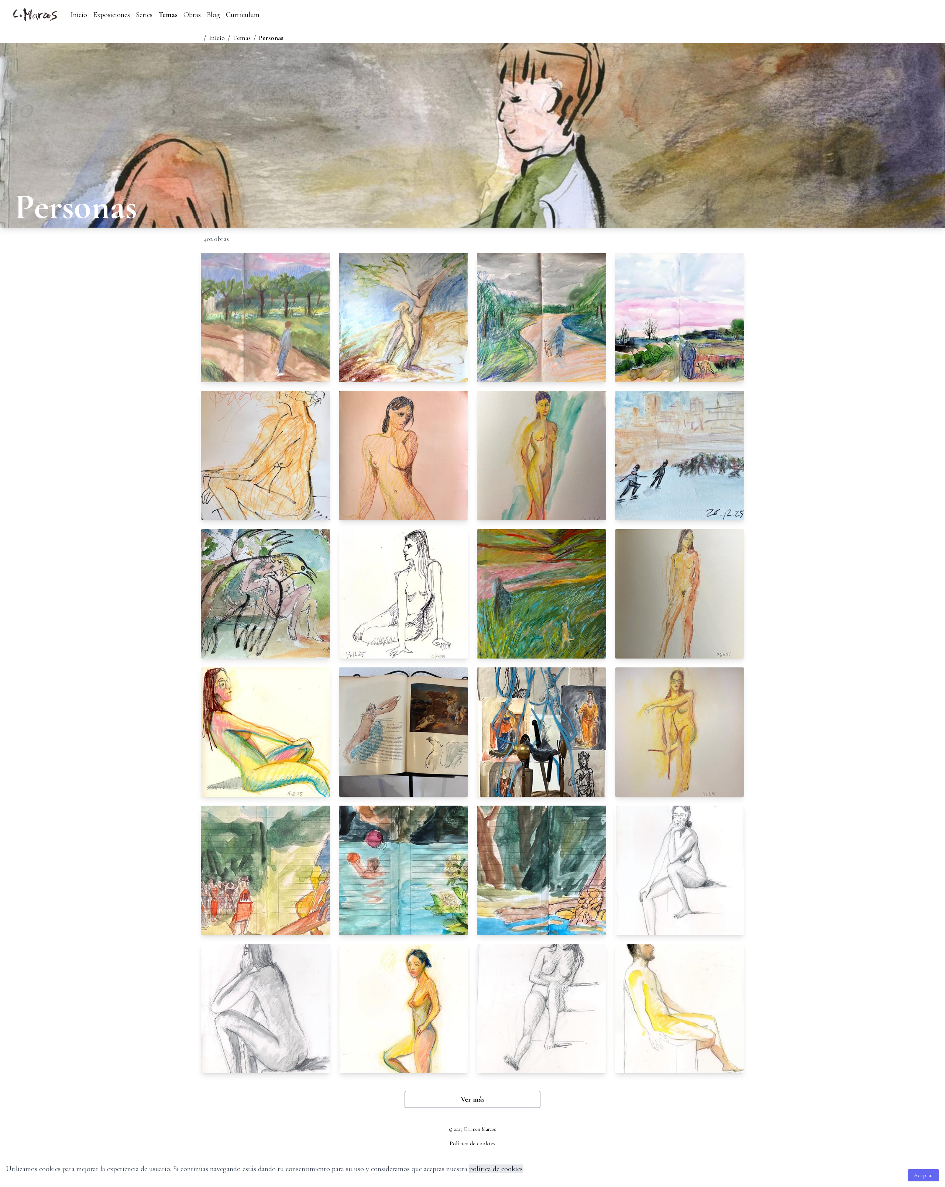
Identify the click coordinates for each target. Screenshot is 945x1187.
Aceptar (923, 1175)
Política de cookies (472, 1143)
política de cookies (496, 1168)
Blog (213, 14)
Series (144, 14)
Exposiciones (111, 14)
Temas (168, 14)
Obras (192, 14)
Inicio (79, 14)
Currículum (243, 14)
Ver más (473, 1099)
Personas (271, 38)
